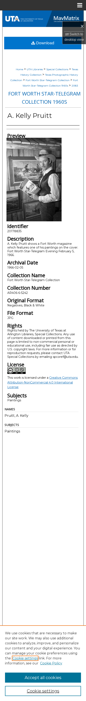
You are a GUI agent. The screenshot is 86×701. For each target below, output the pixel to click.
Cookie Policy (51, 663)
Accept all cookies (43, 677)
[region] (43, 663)
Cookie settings (25, 658)
